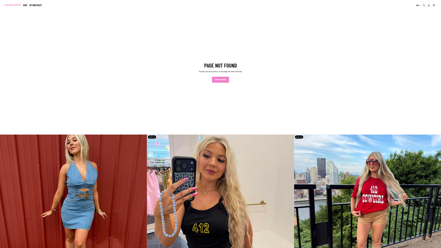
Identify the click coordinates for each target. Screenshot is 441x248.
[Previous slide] (3, 208)
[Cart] (433, 5)
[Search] (424, 5)
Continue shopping (220, 80)
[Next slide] (143, 208)
